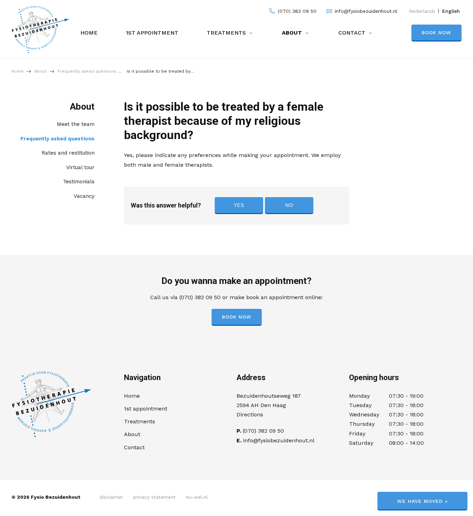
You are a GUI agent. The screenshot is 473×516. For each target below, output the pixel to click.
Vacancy (84, 196)
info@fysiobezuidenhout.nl (365, 11)
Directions (250, 414)
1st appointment (152, 32)
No (289, 205)
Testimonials (79, 181)
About (292, 32)
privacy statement (154, 497)
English (451, 11)
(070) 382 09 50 (296, 11)
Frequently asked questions (57, 139)
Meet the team (76, 124)
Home (89, 32)
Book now (436, 32)
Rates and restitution (68, 153)
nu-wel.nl (197, 497)
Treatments (226, 32)
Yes (239, 205)
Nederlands (422, 11)
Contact (351, 32)
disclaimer (111, 497)
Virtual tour (80, 167)
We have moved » (422, 501)
